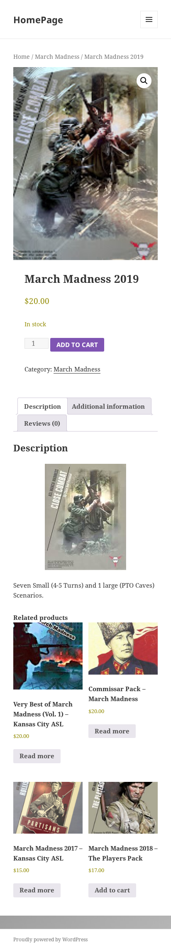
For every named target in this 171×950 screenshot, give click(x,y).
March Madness (57, 56)
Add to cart (77, 344)
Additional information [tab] (108, 406)
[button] (144, 80)
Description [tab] (42, 406)
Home (21, 56)
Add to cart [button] (112, 890)
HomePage (38, 19)
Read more (37, 756)
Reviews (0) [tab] (42, 423)
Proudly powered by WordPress (50, 939)
